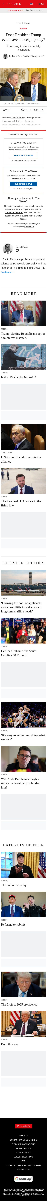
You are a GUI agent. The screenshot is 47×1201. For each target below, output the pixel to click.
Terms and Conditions (23, 1144)
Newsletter (40, 110)
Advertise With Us (23, 1157)
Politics (27, 23)
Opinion (24, 29)
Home (18, 23)
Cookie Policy (23, 1153)
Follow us (27, 110)
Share (8, 110)
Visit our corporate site (32, 1191)
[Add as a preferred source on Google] (23, 1179)
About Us (23, 1136)
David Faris (17, 56)
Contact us (29, 226)
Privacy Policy (23, 1148)
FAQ (23, 1161)
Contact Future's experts (23, 1140)
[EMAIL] (18, 250)
